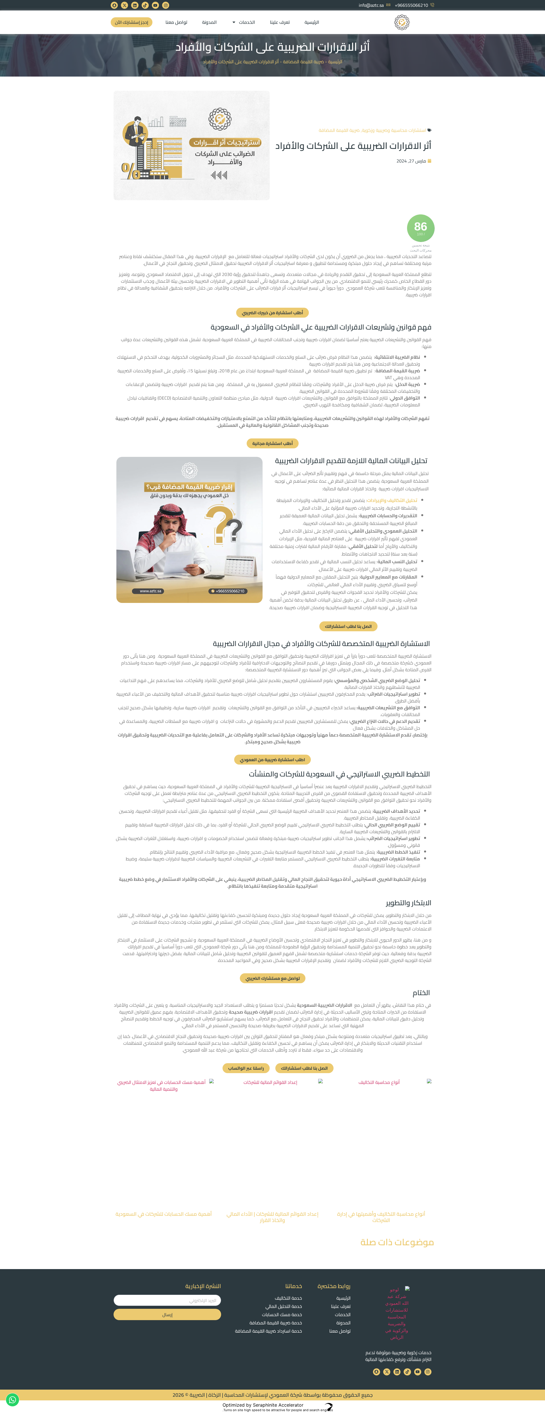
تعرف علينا (280, 22)
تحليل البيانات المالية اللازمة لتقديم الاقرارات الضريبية (352, 460)
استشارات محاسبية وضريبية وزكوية (394, 130)
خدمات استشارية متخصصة (332, 953)
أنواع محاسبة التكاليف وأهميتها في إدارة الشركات (381, 1217)
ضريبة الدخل (408, 384)
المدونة (209, 22)
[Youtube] (155, 5)
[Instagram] (165, 5)
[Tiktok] (145, 5)
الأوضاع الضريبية (268, 940)
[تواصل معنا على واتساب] (12, 1400)
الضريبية (377, 339)
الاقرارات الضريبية (335, 1005)
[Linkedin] (134, 5)
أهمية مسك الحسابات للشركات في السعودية (164, 1214)
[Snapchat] (114, 5)
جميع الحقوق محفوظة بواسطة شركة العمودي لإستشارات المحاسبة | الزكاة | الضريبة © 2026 (273, 1395)
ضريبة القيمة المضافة (303, 61)
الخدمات (247, 22)
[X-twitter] (124, 5)
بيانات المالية (195, 953)
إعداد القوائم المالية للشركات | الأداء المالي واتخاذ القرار (272, 1217)
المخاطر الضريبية (255, 879)
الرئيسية (312, 22)
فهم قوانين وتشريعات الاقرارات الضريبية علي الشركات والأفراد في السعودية (321, 327)
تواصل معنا (176, 22)
